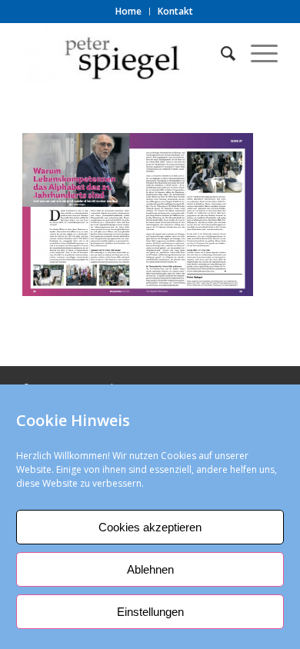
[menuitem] (129, 11)
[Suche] (220, 53)
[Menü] (256, 53)
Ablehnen (150, 569)
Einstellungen (150, 611)
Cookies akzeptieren (150, 527)
